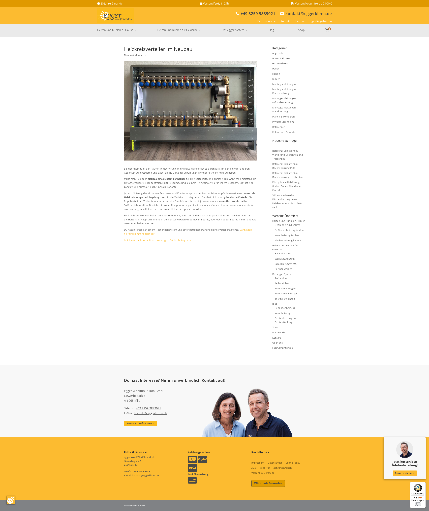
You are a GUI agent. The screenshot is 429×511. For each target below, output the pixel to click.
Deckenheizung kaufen (287, 224)
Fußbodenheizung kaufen (289, 230)
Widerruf (265, 468)
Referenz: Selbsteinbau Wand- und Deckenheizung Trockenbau (287, 154)
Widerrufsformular (268, 483)
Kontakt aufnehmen (140, 423)
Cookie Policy (293, 463)
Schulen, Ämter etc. (286, 263)
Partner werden (267, 21)
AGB (253, 468)
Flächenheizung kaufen (288, 240)
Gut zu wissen (280, 63)
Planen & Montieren (135, 55)
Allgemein (278, 53)
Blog (271, 30)
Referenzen (278, 127)
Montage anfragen (285, 288)
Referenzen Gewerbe (284, 132)
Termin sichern (405, 473)
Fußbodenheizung (285, 307)
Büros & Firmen (281, 58)
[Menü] (424, 484)
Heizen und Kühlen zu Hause (115, 30)
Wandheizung (282, 313)
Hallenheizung (283, 253)
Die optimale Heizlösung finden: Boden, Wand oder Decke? (287, 186)
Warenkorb (278, 332)
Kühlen (276, 79)
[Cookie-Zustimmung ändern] (11, 500)
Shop (301, 30)
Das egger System (233, 30)
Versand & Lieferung (262, 473)
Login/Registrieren (320, 21)
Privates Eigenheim (283, 121)
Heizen (276, 73)
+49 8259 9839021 (255, 13)
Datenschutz (275, 463)
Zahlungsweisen (282, 468)
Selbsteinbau (282, 283)
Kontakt (285, 21)
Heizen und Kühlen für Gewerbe (177, 30)
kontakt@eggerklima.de (306, 13)
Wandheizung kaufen (287, 235)
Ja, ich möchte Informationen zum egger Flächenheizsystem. (158, 240)
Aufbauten (281, 278)
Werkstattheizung (285, 258)
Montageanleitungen (284, 84)
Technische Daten (285, 298)
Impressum (257, 463)
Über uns (299, 21)
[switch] (418, 504)
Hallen (276, 68)
